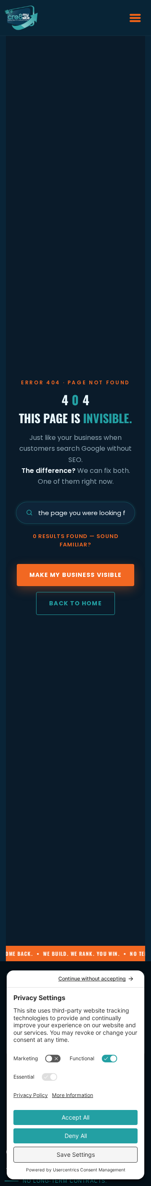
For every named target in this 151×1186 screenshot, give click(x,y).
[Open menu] (135, 18)
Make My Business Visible (75, 575)
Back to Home (75, 603)
